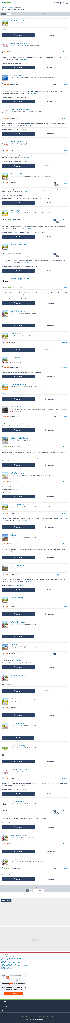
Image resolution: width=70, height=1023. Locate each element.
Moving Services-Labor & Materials (31, 45)
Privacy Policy (15, 1016)
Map (9, 14)
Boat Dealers (20, 475)
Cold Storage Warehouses (37, 861)
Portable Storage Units (23, 861)
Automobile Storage (40, 281)
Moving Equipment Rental (29, 144)
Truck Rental (20, 313)
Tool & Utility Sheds (27, 771)
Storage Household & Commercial (26, 77)
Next (40, 890)
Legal (57, 1016)
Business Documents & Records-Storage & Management (32, 409)
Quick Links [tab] (5, 1006)
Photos (4, 29)
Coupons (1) (61, 575)
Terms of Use (51, 1016)
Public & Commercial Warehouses (26, 22)
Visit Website (51, 35)
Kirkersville (10, 7)
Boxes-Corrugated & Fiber (24, 647)
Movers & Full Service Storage (44, 176)
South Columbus (16, 660)
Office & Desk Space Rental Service (32, 111)
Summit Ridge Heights (18, 423)
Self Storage (13, 22)
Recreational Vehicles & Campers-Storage (14, 965)
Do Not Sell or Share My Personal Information (32, 1016)
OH (6, 7)
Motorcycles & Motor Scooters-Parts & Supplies (38, 475)
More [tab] (3, 1010)
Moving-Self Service (30, 313)
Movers (19, 45)
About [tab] (3, 1001)
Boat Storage (32, 567)
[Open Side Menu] (67, 3)
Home (2, 7)
